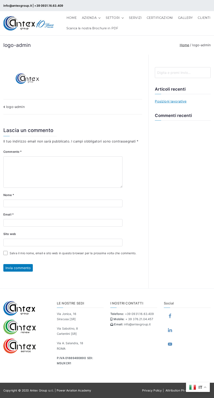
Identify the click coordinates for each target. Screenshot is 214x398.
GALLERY (185, 18)
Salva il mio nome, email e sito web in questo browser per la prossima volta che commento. (73, 253)
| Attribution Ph (174, 390)
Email (8, 214)
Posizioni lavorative (170, 101)
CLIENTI (204, 18)
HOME (71, 18)
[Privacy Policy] (210, 390)
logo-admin (15, 107)
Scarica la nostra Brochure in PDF (92, 28)
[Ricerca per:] (182, 72)
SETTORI (113, 18)
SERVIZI (135, 18)
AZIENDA (89, 18)
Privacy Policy (152, 390)
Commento (12, 151)
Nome (8, 195)
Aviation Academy (78, 390)
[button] (99, 18)
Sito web (9, 234)
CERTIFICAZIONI (160, 18)
